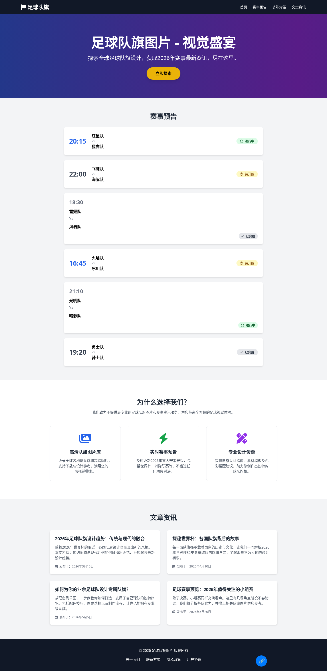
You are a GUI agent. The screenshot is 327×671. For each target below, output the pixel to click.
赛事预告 (259, 7)
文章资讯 (299, 7)
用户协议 (194, 659)
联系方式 (153, 659)
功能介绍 (279, 7)
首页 (243, 7)
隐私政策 (174, 659)
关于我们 (133, 659)
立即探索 (163, 73)
